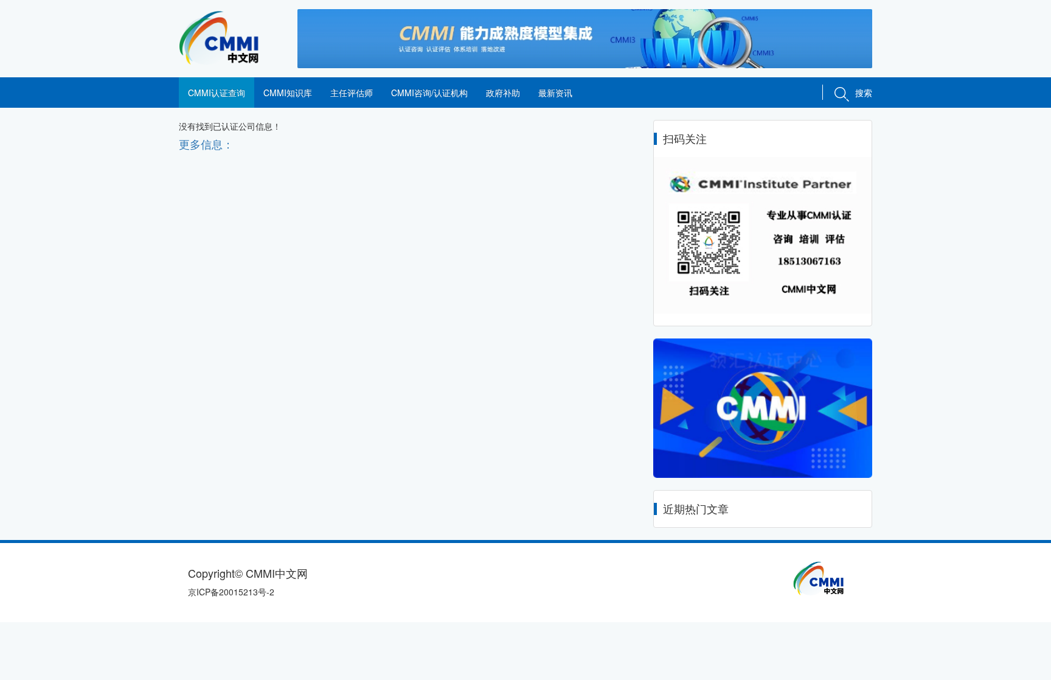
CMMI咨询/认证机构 (429, 92)
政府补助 (503, 92)
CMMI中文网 (229, 38)
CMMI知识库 (287, 92)
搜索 (863, 92)
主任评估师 (351, 92)
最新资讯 (555, 92)
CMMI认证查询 (216, 92)
